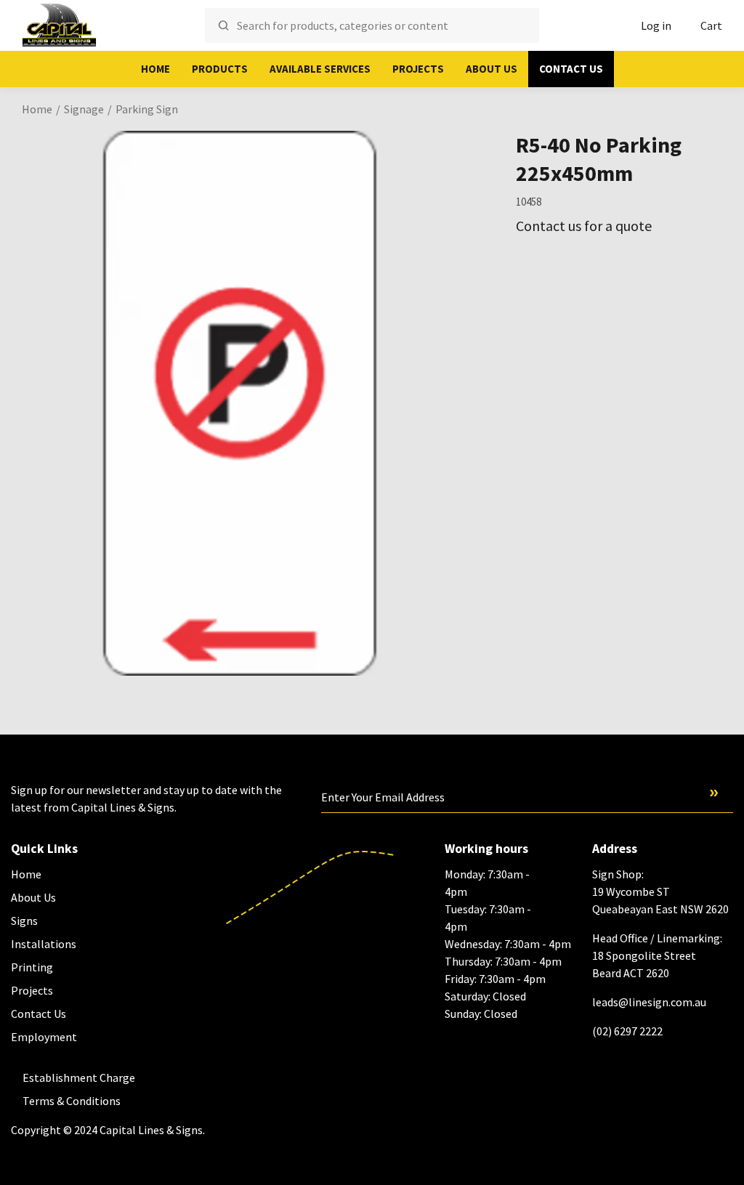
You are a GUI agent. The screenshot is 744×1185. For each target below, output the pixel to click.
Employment (44, 1037)
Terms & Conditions (72, 1100)
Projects (418, 69)
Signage (84, 109)
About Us (491, 69)
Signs (24, 920)
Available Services (320, 69)
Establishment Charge (79, 1077)
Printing (32, 967)
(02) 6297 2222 (627, 1031)
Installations (43, 944)
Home (155, 69)
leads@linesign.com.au (649, 1002)
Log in (656, 25)
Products (220, 69)
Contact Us (571, 69)
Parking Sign (147, 109)
